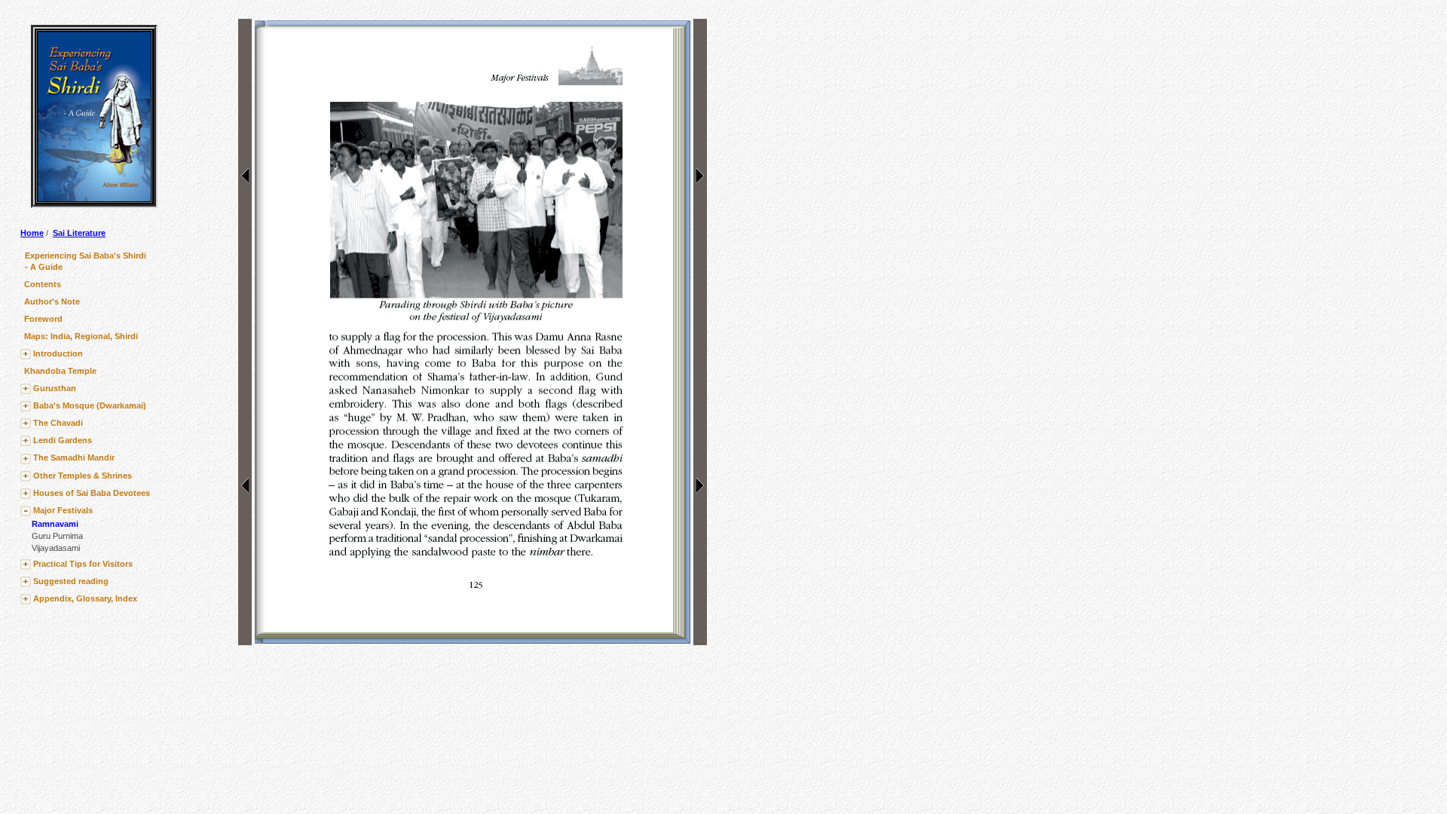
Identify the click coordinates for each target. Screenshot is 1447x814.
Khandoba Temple (60, 370)
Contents (42, 284)
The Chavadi (58, 422)
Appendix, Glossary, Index (85, 598)
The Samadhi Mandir (74, 457)
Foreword (43, 318)
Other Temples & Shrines (82, 475)
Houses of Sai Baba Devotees (91, 492)
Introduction (58, 353)
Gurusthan (54, 388)
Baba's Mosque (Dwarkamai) (89, 405)
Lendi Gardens (62, 440)
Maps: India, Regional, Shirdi (81, 336)
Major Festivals (63, 510)
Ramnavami (55, 523)
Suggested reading (71, 581)
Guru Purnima (57, 535)
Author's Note (52, 301)
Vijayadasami (56, 547)
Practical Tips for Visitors (83, 563)
